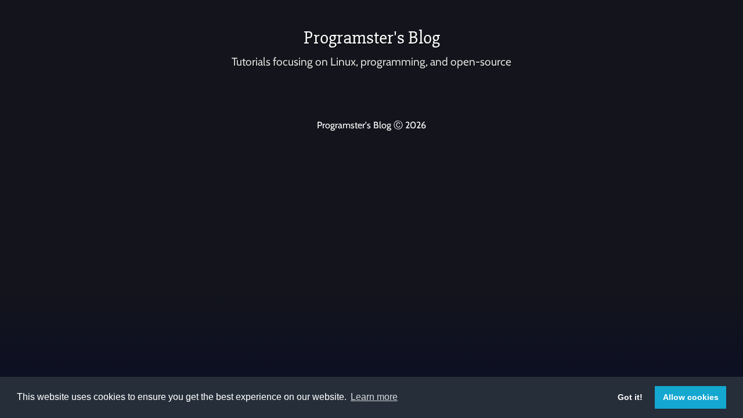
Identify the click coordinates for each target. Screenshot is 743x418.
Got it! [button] (630, 397)
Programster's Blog (372, 37)
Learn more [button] (374, 397)
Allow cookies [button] (691, 397)
